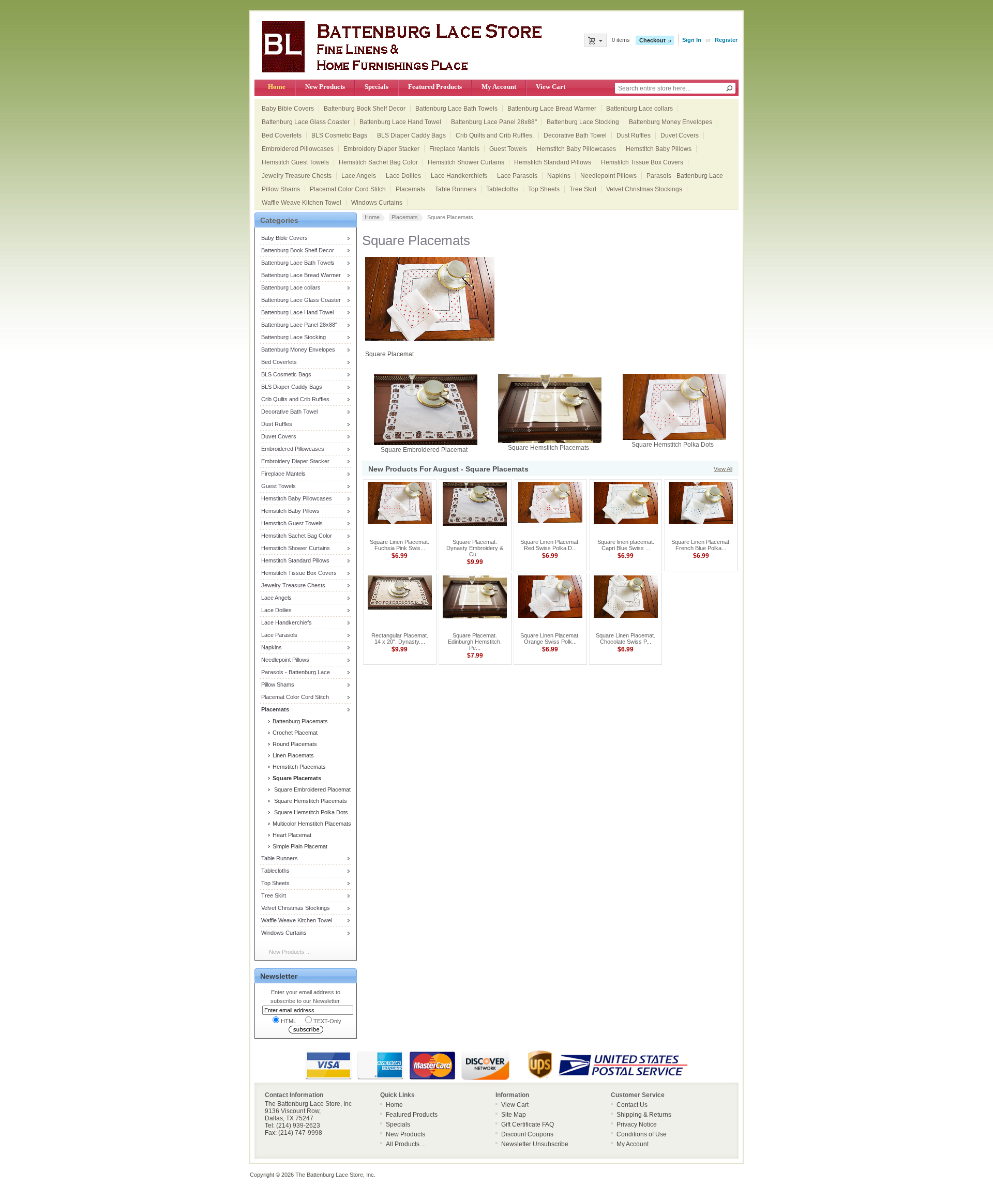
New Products (325, 86)
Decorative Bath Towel (575, 135)
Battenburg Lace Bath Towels (456, 108)
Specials (376, 86)
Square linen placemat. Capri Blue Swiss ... (625, 545)
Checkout (652, 40)
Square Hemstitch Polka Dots (309, 812)
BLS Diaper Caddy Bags (411, 135)
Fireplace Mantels (454, 149)
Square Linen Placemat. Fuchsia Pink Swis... (399, 545)
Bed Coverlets (282, 135)
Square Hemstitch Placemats (309, 801)
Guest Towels (508, 149)
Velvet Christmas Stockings (644, 189)
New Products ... (290, 952)
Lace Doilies (403, 175)
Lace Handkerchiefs (459, 175)
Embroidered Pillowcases (298, 149)
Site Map (513, 1114)
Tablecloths (502, 189)
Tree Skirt (582, 189)
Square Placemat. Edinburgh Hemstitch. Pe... (475, 641)
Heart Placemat (291, 835)
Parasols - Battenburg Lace (684, 175)
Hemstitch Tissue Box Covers (642, 162)
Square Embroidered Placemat (311, 789)
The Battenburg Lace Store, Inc (334, 1175)
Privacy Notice (636, 1124)
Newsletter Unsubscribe (534, 1144)
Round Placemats (294, 744)
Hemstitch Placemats (298, 767)
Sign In (691, 40)
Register (726, 40)
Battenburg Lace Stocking (583, 122)
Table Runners (455, 189)
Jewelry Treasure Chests (297, 175)
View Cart (550, 86)
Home (276, 86)
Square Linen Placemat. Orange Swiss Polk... (550, 638)
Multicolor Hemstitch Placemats (311, 823)
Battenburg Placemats (299, 721)
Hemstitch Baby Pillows (658, 149)
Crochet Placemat (294, 732)
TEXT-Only (327, 1021)
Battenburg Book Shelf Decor (364, 108)
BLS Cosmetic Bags (339, 135)
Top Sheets (544, 189)
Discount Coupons (527, 1134)
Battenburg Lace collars (639, 108)
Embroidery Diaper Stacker (381, 149)
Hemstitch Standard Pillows (552, 162)
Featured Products (435, 86)
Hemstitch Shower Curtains (466, 162)
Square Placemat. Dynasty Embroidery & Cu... (474, 548)
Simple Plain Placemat (299, 846)
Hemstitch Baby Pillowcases (576, 149)
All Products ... (406, 1144)
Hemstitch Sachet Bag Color (378, 162)
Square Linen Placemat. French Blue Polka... (701, 545)
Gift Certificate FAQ (527, 1124)
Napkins (558, 175)
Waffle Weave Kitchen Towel (301, 202)
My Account (499, 86)
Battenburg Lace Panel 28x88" (494, 122)
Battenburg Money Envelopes (670, 122)
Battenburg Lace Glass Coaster (306, 122)
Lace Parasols (517, 175)
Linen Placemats (292, 755)
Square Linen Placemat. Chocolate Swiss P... (625, 638)
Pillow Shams (281, 189)
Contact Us (632, 1104)
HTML (288, 1021)
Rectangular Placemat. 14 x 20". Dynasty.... (399, 638)
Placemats (410, 189)
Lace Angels (358, 175)
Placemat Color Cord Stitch (348, 189)
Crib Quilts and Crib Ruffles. (495, 135)
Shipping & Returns (643, 1114)
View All (723, 469)
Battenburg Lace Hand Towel (400, 122)
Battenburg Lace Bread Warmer (551, 108)
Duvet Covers (679, 135)
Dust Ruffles (633, 135)
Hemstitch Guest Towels (295, 162)
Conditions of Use (641, 1134)
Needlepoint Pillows (608, 175)
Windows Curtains (376, 202)
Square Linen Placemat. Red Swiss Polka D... (550, 545)
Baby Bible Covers (288, 108)
